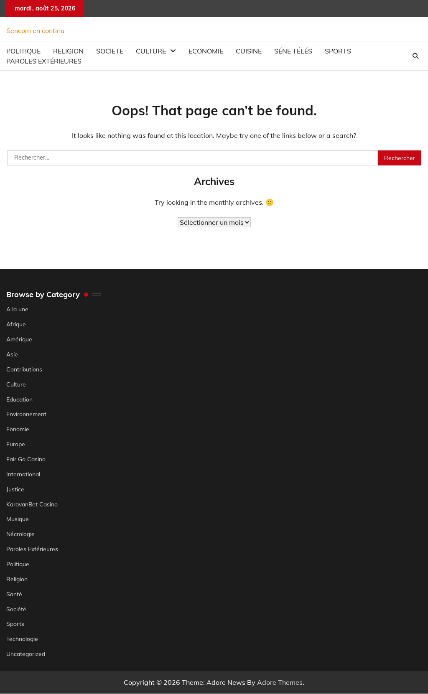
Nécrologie (20, 533)
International (23, 474)
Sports (338, 51)
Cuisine (249, 51)
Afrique (16, 324)
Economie (206, 51)
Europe (15, 443)
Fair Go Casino (26, 459)
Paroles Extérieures (44, 61)
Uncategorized (25, 653)
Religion (17, 578)
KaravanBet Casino (32, 504)
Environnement (26, 413)
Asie (12, 354)
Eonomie (17, 428)
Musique (17, 518)
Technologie (22, 638)
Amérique (19, 339)
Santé (14, 593)
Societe (109, 51)
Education (19, 399)
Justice (15, 489)
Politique (17, 563)
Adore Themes (280, 682)
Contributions (24, 369)
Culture (151, 51)
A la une (17, 309)
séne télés (293, 51)
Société (16, 609)
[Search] (415, 56)
